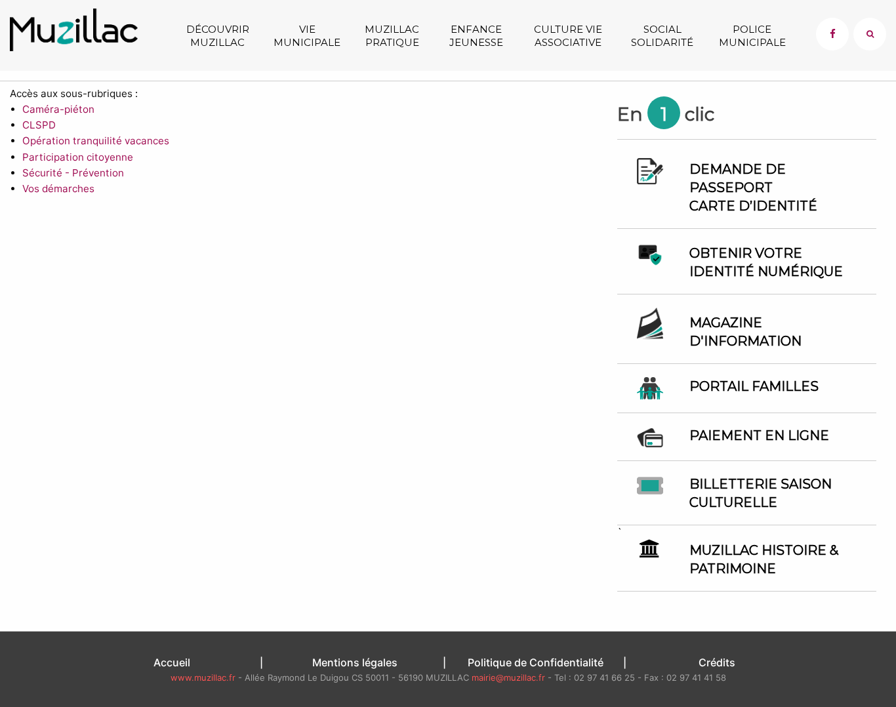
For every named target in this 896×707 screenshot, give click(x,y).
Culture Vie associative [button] (568, 36)
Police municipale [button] (752, 36)
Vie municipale (307, 36)
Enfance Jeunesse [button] (476, 36)
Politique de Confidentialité (535, 662)
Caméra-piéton (58, 109)
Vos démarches (58, 188)
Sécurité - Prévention (73, 173)
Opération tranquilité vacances (95, 140)
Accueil (171, 662)
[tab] (869, 34)
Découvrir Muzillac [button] (217, 36)
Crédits (717, 662)
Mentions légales (354, 662)
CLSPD (39, 125)
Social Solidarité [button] (662, 36)
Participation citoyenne (77, 157)
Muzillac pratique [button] (392, 36)
